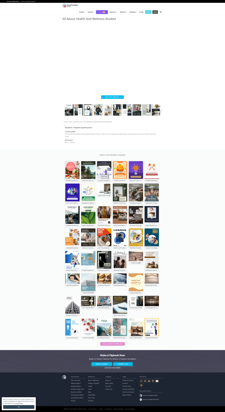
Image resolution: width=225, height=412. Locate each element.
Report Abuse (126, 395)
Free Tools (91, 398)
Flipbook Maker (76, 383)
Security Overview (128, 392)
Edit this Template (112, 97)
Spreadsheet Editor (77, 398)
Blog (89, 392)
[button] (91, 12)
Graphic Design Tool (77, 389)
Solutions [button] (122, 12)
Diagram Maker (76, 386)
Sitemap (90, 401)
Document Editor (76, 392)
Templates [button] (132, 12)
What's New (109, 383)
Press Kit (108, 386)
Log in (155, 12)
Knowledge (91, 395)
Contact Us (108, 389)
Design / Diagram (93, 383)
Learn (90, 389)
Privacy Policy (126, 386)
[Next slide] (161, 110)
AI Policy (125, 383)
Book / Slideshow (93, 380)
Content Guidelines (128, 389)
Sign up (148, 12)
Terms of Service (127, 380)
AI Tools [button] (101, 12)
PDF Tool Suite (75, 380)
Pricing (141, 12)
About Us (108, 380)
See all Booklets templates (112, 344)
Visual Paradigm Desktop (28, 1)
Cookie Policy (19, 403)
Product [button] (81, 12)
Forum (90, 386)
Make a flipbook (102, 364)
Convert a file (123, 364)
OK (19, 407)
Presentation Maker (77, 395)
